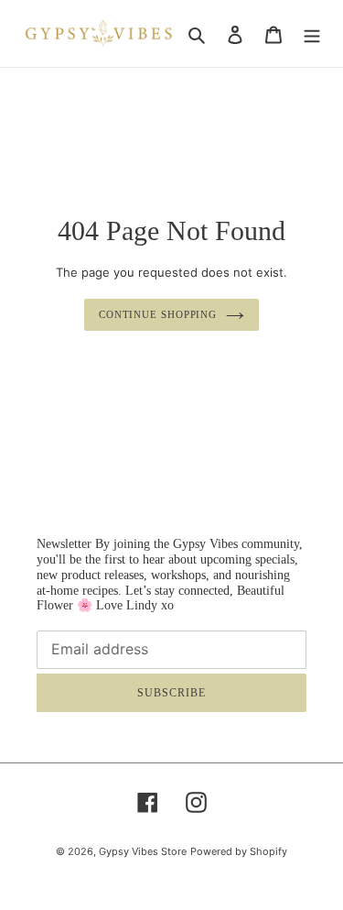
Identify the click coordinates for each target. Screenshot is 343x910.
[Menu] (312, 33)
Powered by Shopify (238, 851)
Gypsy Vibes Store (143, 851)
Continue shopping (158, 314)
